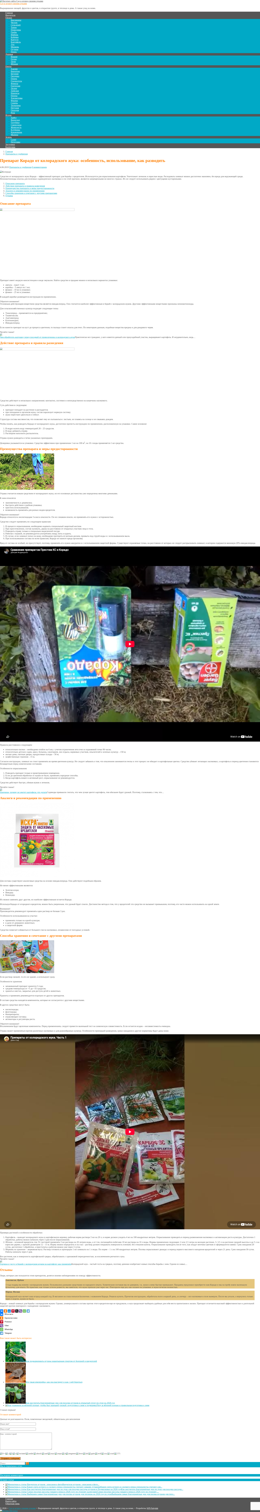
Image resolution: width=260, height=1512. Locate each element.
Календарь (10, 147)
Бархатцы (15, 71)
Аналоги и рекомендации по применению (25, 191)
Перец (14, 52)
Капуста (14, 39)
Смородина (16, 125)
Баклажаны (16, 20)
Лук (12, 44)
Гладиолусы (16, 81)
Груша (14, 59)
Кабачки (15, 37)
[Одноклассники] (5, 1311)
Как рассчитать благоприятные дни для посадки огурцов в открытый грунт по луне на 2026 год (70, 1403)
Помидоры (16, 30)
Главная (9, 13)
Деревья (9, 54)
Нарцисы (15, 93)
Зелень (8, 137)
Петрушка (15, 142)
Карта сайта (10, 1501)
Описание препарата (15, 183)
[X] (16, 1311)
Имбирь (14, 35)
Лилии (14, 88)
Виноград (15, 120)
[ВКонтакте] (1, 1311)
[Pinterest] (13, 1311)
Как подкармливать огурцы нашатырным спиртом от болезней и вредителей (61, 1361)
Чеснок (14, 22)
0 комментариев (39, 167)
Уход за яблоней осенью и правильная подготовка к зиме (123, 1405)
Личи (13, 61)
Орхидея (15, 110)
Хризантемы (16, 98)
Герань (14, 78)
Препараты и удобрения (20, 167)
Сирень (14, 103)
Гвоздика (15, 76)
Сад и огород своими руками (13, 3)
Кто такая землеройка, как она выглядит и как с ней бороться (54, 1382)
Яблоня (14, 64)
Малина (14, 135)
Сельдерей (16, 25)
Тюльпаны (16, 105)
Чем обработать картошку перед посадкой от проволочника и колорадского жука (37, 337)
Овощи (8, 18)
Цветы (8, 66)
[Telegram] (28, 1311)
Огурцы (14, 49)
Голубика (15, 122)
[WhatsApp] (24, 1311)
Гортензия (15, 86)
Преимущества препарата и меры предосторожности (29, 188)
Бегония (14, 74)
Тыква (14, 27)
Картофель (16, 42)
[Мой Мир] (9, 1311)
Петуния (15, 108)
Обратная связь (12, 1504)
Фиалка (14, 100)
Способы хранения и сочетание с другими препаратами (31, 193)
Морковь (15, 47)
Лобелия (15, 91)
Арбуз (13, 117)
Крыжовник (16, 132)
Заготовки (10, 144)
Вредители (10, 15)
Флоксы (14, 83)
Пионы (14, 96)
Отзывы (9, 196)
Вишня (14, 57)
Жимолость (16, 127)
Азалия (14, 69)
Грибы (14, 32)
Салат (13, 139)
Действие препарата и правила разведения (25, 186)
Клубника (15, 130)
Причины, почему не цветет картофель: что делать (23, 792)
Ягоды (8, 115)
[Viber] (20, 1311)
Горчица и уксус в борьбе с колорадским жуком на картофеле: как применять (35, 1264)
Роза (13, 113)
